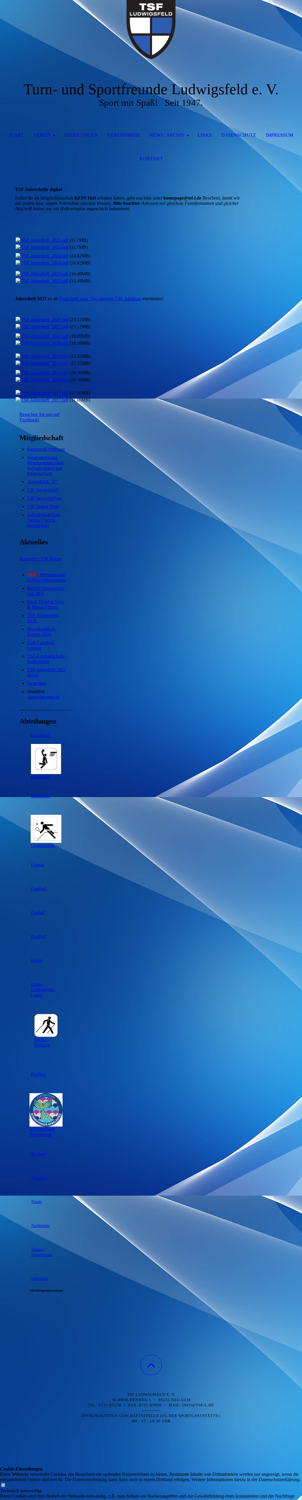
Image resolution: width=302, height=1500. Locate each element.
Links (205, 135)
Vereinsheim (123, 135)
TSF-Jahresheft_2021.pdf (44, 319)
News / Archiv (167, 135)
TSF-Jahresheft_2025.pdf (44, 240)
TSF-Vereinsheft (43, 490)
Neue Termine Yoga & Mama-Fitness (45, 604)
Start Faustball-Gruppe (41, 645)
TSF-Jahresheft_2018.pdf (44, 372)
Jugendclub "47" (42, 481)
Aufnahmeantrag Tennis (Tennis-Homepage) (43, 520)
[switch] (3, 1485)
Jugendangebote (43, 697)
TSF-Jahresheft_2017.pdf (44, 392)
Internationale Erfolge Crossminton (46, 577)
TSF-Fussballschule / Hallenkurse (46, 659)
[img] (151, 29)
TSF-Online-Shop (43, 506)
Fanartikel (36, 683)
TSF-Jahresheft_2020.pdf (44, 336)
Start (16, 135)
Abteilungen (80, 135)
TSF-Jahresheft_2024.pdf (44, 255)
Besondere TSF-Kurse (40, 558)
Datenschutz (238, 135)
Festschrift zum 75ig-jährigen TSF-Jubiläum (100, 298)
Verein (42, 135)
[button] (151, 1365)
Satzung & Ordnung (46, 449)
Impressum (279, 135)
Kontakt (151, 158)
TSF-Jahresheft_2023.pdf (44, 273)
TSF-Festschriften (45, 498)
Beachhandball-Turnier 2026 (41, 631)
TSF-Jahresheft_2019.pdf (44, 356)
